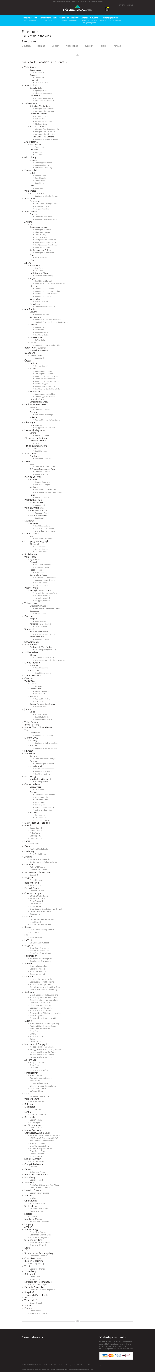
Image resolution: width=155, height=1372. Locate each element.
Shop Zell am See (37, 1062)
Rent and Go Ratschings (44, 415)
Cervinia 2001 (40, 78)
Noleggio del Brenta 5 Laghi (42, 1046)
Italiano (41, 45)
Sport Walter (39, 188)
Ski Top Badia (40, 340)
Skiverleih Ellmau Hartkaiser (45, 657)
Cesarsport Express (42, 820)
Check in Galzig (40, 235)
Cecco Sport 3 (36, 838)
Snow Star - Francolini (39, 948)
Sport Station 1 (36, 1031)
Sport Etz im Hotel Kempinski (42, 981)
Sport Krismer (36, 937)
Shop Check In (40, 178)
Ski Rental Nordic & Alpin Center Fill (45, 1135)
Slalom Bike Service (38, 869)
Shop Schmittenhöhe (39, 1070)
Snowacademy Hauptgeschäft (43, 1018)
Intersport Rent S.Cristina (44, 108)
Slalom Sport (39, 802)
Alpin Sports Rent (41, 90)
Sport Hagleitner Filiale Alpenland (44, 997)
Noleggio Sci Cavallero (39, 1221)
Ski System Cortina (38, 898)
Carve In (38, 443)
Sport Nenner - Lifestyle (44, 296)
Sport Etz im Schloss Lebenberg (43, 989)
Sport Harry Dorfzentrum (44, 769)
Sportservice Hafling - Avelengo (46, 743)
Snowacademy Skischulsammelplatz (46, 1013)
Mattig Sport (35, 1279)
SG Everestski (40, 119)
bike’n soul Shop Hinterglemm (43, 1086)
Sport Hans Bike (37, 1153)
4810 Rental (39, 72)
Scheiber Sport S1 (41, 546)
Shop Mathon (40, 183)
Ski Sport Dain (36, 885)
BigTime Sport (36, 1109)
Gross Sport (39, 572)
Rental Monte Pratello (43, 673)
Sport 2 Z (34, 875)
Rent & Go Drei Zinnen (40, 1187)
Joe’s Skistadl (35, 922)
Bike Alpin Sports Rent (43, 93)
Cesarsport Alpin (41, 818)
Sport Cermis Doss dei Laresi (46, 219)
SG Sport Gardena (41, 116)
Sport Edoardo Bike (42, 335)
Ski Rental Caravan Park (40, 1096)
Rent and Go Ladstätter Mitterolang (48, 492)
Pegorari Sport (40, 613)
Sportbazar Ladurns (42, 409)
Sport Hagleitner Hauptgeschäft (44, 1000)
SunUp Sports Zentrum (43, 371)
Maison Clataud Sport (43, 691)
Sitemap (130, 5)
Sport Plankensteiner (43, 526)
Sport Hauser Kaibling (39, 1193)
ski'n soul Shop (36, 1091)
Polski (103, 45)
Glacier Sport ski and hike (44, 807)
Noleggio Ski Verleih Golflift (45, 427)
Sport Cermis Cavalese (43, 217)
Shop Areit (34, 1065)
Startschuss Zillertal (42, 301)
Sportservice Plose (42, 474)
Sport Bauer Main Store (40, 1002)
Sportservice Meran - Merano (46, 748)
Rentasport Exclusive (43, 459)
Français (117, 45)
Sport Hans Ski (36, 1156)
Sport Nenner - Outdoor (44, 735)
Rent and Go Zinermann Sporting (44, 1023)
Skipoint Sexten (36, 1211)
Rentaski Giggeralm (42, 482)
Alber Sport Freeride (42, 232)
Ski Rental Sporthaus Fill (44, 98)
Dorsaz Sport (40, 805)
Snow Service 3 (36, 906)
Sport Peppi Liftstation (43, 162)
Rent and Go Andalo (38, 966)
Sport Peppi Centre (42, 165)
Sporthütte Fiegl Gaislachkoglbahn (48, 381)
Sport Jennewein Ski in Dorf (45, 240)
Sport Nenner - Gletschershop (46, 294)
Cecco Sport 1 (36, 828)
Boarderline (35, 914)
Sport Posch (39, 330)
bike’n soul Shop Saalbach (41, 1005)
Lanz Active (39, 155)
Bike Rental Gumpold (39, 1083)
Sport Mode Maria (42, 717)
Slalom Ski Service (38, 867)
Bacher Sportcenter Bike (40, 924)
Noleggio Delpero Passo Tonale (46, 593)
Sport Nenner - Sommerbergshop (47, 291)
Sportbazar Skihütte (42, 472)
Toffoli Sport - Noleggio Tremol (46, 204)
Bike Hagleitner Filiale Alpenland (44, 995)
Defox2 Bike (35, 1041)
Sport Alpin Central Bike (40, 1234)
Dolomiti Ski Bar (37, 890)
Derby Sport (39, 789)
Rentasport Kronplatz (43, 484)
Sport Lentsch (40, 505)
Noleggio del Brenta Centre (42, 1054)
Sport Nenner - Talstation (44, 289)
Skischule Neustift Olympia (45, 634)
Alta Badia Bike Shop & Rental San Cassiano (51, 322)
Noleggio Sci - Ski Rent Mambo (46, 577)
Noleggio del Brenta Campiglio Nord (46, 1049)
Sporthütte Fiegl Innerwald (45, 379)
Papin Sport (39, 147)
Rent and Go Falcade (39, 849)
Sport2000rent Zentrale (44, 281)
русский (89, 45)
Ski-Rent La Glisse (41, 83)
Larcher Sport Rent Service (45, 531)
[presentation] (115, 4)
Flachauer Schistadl (38, 1313)
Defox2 (33, 1033)
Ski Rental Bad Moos (39, 1208)
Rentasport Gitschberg (43, 168)
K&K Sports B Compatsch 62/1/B (44, 1138)
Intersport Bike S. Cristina (44, 111)
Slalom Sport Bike (41, 797)
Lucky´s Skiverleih (41, 626)
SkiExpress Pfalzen (38, 1172)
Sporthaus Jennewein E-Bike (45, 242)
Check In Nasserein (42, 237)
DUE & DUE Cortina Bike (40, 911)
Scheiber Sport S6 (41, 366)
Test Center (35, 1080)
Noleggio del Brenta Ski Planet (43, 1052)
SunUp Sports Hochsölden (45, 394)
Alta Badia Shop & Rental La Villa (47, 345)
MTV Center (39, 701)
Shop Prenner (40, 180)
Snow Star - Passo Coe (39, 950)
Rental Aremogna (41, 668)
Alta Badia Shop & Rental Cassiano (48, 319)
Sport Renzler (40, 518)
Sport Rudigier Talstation (44, 764)
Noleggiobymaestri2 (42, 598)
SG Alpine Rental (41, 124)
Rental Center (36, 1075)
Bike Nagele (35, 1122)
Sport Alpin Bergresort (40, 1237)
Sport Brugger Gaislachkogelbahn (47, 389)
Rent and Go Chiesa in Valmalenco (48, 608)
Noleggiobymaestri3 (42, 600)
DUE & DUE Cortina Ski (39, 896)
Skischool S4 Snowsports (40, 961)
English (55, 45)
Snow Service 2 (36, 903)
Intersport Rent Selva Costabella (47, 129)
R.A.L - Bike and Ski (38, 1114)
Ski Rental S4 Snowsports (41, 958)
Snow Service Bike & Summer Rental (46, 909)
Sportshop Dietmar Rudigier (45, 758)
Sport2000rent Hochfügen (44, 276)
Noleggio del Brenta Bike (41, 1057)
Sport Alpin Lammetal (39, 1255)
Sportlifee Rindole (38, 971)
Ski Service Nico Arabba (40, 859)
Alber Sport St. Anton (43, 229)
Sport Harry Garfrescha (43, 771)
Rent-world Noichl (38, 1245)
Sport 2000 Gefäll (37, 1203)
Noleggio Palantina (42, 209)
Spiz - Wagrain (40, 621)
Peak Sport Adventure (43, 565)
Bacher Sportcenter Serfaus (42, 919)
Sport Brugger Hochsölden (45, 396)
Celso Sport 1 (36, 833)
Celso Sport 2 (36, 835)
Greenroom (39, 271)
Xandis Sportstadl (41, 782)
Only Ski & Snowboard (39, 942)
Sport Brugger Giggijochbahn (46, 386)
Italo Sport (39, 152)
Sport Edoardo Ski (41, 332)
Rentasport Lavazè (42, 435)
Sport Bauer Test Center (40, 1010)
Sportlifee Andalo (37, 968)
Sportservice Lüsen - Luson (45, 466)
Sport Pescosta (40, 327)
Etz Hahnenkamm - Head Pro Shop (45, 987)
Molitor (33, 1198)
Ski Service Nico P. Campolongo (43, 862)
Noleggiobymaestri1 (42, 595)
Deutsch (26, 45)
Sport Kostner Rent (42, 314)
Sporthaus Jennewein (43, 247)
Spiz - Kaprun (35, 932)
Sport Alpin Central (38, 1232)
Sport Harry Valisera (42, 774)
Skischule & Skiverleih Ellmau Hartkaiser (50, 660)
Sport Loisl (34, 843)
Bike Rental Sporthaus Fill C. (42, 1148)
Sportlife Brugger (41, 384)
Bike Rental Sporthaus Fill (44, 101)
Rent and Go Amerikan (40, 1028)
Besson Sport (40, 694)
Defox (32, 1039)
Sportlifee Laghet (37, 974)
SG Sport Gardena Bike (43, 121)
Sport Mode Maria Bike (43, 719)
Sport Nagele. (36, 1120)
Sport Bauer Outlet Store (41, 1008)
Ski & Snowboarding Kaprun (42, 929)
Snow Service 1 (36, 901)
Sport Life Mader (41, 451)
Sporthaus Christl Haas (40, 1242)
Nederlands (72, 45)
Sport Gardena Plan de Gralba (46, 139)
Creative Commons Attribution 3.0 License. (81, 1370)
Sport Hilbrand (36, 1180)
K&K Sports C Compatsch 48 (42, 1140)
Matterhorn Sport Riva (43, 810)
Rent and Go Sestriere (43, 699)
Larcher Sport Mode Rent (44, 528)
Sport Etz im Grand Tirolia (41, 979)
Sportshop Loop (37, 1161)
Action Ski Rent (40, 706)
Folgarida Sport (36, 880)
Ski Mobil (34, 1067)
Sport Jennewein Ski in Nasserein (47, 245)
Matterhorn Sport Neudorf (45, 795)
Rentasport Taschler (42, 513)
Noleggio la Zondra (42, 567)
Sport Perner (35, 1310)
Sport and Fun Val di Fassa (45, 580)
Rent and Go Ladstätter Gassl (46, 490)
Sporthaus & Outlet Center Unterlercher (50, 283)
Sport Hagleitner (37, 1015)
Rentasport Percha (42, 497)
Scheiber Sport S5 (41, 549)
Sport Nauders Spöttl (39, 1284)
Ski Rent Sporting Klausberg (45, 650)
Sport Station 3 (36, 1036)
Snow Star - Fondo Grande (41, 953)
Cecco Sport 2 (36, 830)
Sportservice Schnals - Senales (46, 196)
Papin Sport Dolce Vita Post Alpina (44, 1185)
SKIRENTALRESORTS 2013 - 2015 (32, 1365)
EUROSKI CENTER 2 (42, 582)
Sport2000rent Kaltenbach (45, 306)
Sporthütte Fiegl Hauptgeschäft (47, 376)
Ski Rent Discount (37, 1101)
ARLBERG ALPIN (41, 258)
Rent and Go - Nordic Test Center (47, 420)
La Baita (33, 1166)
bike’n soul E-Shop (38, 1088)
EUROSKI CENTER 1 (42, 585)
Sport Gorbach (36, 1127)
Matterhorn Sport (41, 800)
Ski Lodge (38, 686)
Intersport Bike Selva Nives (45, 134)
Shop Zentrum (40, 175)
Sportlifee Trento (37, 1268)
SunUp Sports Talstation (44, 373)
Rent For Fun (39, 268)
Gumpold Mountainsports (41, 1078)
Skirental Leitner (41, 714)
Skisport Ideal (36, 1303)
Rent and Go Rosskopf (43, 539)
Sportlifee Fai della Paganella (42, 1289)
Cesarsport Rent (41, 815)
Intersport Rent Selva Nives (45, 132)
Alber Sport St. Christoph (44, 252)
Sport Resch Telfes (42, 639)
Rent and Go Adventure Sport (43, 1026)
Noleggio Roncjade (42, 206)
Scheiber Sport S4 (41, 552)
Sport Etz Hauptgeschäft (40, 984)
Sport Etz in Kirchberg (39, 854)
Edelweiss (34, 1216)
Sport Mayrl (39, 358)
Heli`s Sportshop (37, 1263)
